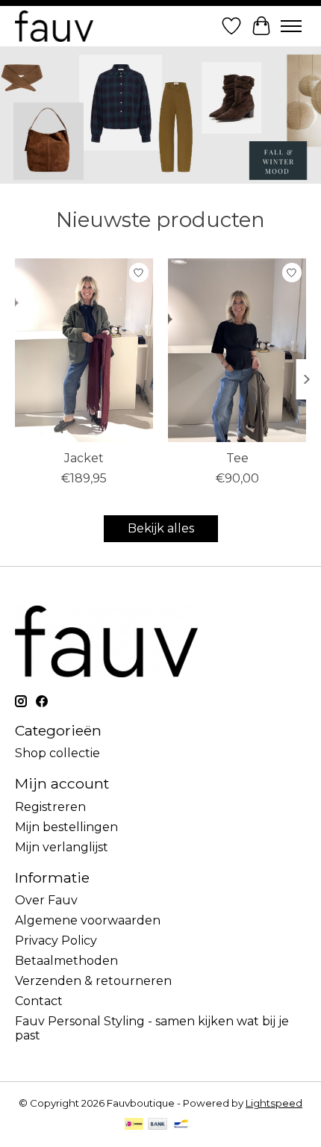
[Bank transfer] (157, 1125)
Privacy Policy (56, 940)
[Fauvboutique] (54, 25)
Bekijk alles (161, 528)
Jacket (84, 458)
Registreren (50, 807)
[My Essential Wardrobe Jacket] (84, 350)
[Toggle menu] (291, 26)
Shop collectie (57, 753)
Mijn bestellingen (66, 827)
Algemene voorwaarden (87, 920)
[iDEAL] (134, 1125)
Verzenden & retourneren (93, 981)
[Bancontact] (181, 1125)
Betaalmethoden (66, 961)
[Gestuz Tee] (237, 350)
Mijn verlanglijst (61, 847)
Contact (39, 1001)
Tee (237, 458)
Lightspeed (274, 1103)
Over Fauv (46, 900)
